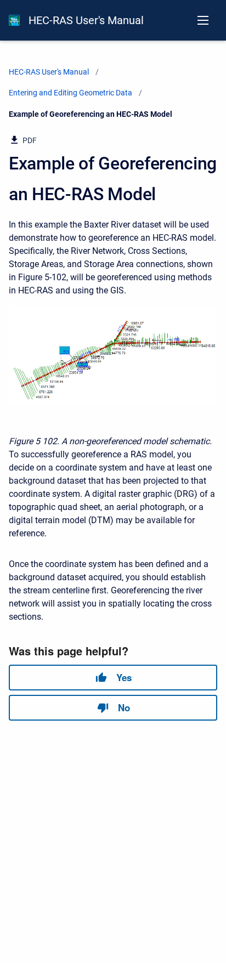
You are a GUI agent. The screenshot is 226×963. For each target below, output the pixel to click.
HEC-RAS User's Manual (86, 20)
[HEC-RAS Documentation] (14, 20)
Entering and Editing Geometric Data (70, 92)
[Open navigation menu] (202, 20)
